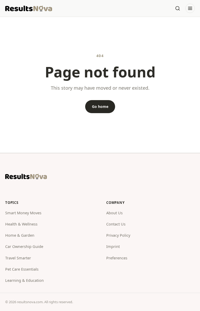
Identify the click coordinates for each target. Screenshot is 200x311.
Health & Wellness (21, 224)
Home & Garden (19, 235)
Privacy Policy (118, 235)
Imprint (113, 246)
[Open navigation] (190, 8)
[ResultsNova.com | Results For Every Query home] (28, 8)
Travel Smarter (18, 257)
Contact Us (116, 224)
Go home (100, 106)
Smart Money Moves (23, 212)
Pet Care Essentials (22, 269)
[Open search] (177, 8)
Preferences (116, 257)
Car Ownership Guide (24, 246)
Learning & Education (24, 280)
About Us (114, 212)
